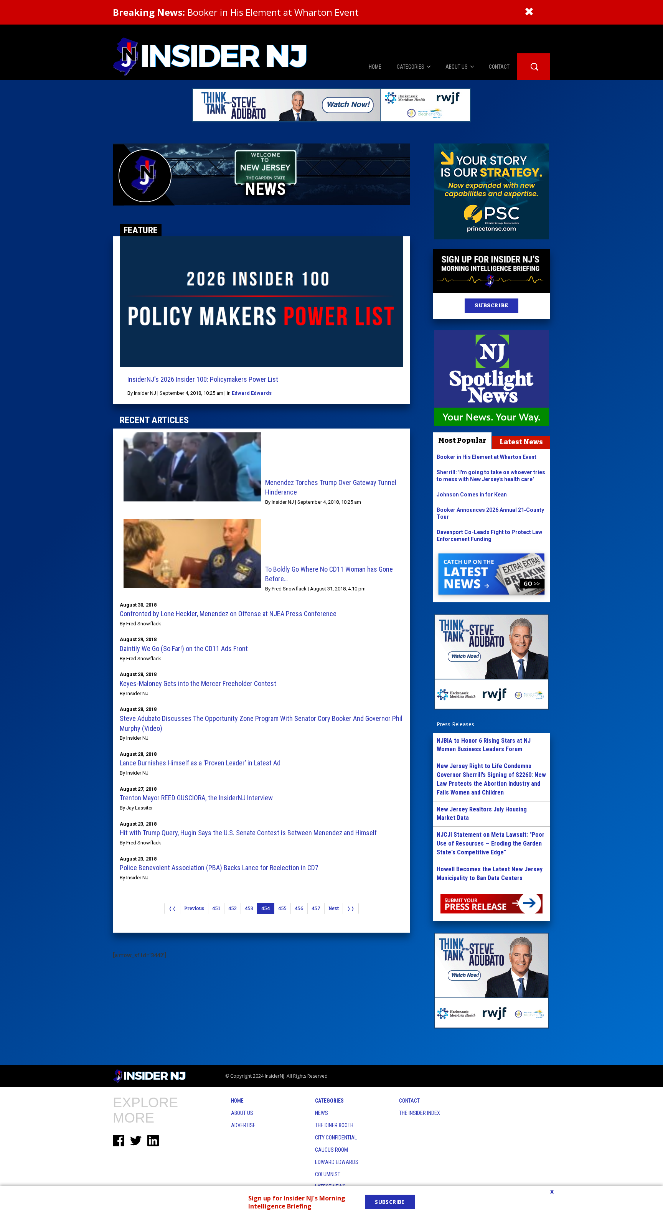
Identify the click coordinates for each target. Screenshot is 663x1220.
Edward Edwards (252, 393)
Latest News (521, 442)
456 (299, 908)
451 (216, 908)
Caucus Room (331, 1150)
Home (237, 1101)
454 (265, 908)
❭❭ (351, 908)
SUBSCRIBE (491, 305)
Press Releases (455, 724)
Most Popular (462, 440)
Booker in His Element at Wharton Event (236, 12)
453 (249, 908)
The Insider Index (419, 1113)
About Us (242, 1113)
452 (232, 908)
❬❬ (172, 908)
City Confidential (336, 1137)
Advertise (243, 1125)
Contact (409, 1101)
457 (316, 908)
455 (282, 908)
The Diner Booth (334, 1125)
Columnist (327, 1174)
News (321, 1113)
